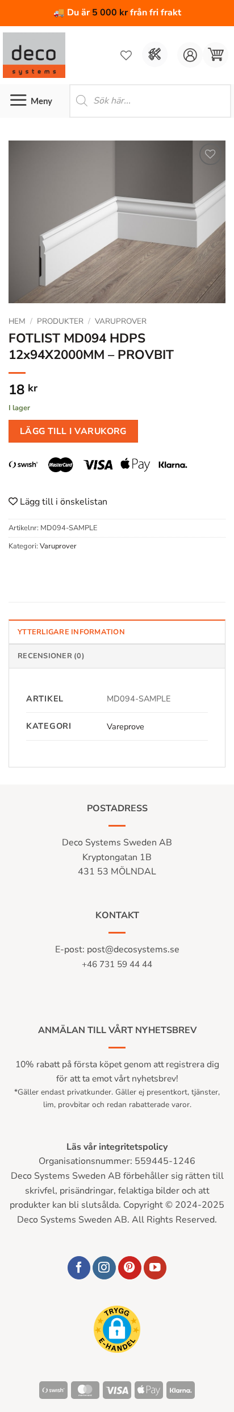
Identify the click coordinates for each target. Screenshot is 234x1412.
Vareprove (125, 726)
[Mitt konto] (190, 55)
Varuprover (121, 321)
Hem (17, 321)
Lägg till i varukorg (73, 431)
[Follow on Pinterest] (129, 1267)
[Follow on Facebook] (79, 1267)
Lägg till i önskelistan (62, 502)
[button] (215, 55)
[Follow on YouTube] (155, 1267)
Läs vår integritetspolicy (117, 1147)
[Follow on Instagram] (104, 1267)
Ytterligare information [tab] (71, 632)
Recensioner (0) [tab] (51, 656)
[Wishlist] (126, 55)
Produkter (60, 321)
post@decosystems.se (133, 949)
